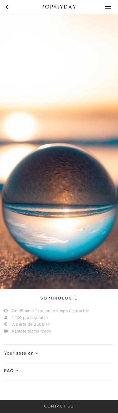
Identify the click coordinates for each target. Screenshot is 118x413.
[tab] (59, 298)
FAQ (9, 371)
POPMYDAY (59, 7)
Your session (19, 353)
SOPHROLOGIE (59, 298)
